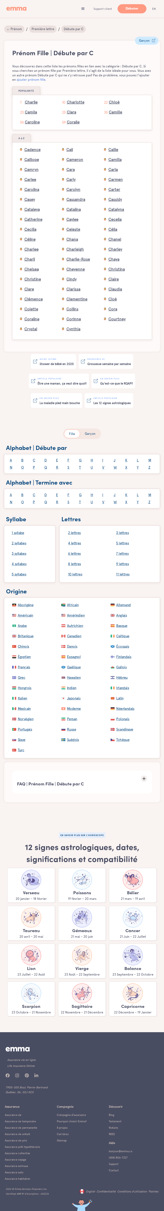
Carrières (62, 1134)
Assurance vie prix (16, 1140)
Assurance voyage (15, 1159)
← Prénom (14, 29)
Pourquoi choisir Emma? (71, 1121)
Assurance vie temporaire (20, 1121)
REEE (112, 1134)
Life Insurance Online (21, 1065)
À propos (62, 1127)
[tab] (72, 433)
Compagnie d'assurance (71, 1115)
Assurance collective (17, 1153)
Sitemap (62, 1140)
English (90, 1191)
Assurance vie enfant (17, 1134)
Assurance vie (13, 1115)
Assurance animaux (16, 1166)
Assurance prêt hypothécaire (22, 1146)
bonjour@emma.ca (120, 1151)
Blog (111, 1115)
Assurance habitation (17, 1178)
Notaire (113, 1127)
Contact (114, 1170)
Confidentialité (106, 1191)
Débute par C (73, 29)
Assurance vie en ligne (21, 1059)
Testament (115, 1121)
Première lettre (43, 29)
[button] (83, 9)
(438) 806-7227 (118, 1157)
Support (113, 1164)
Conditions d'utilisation (132, 1191)
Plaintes (153, 1191)
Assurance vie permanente (21, 1127)
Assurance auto (14, 1172)
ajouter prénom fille (31, 80)
